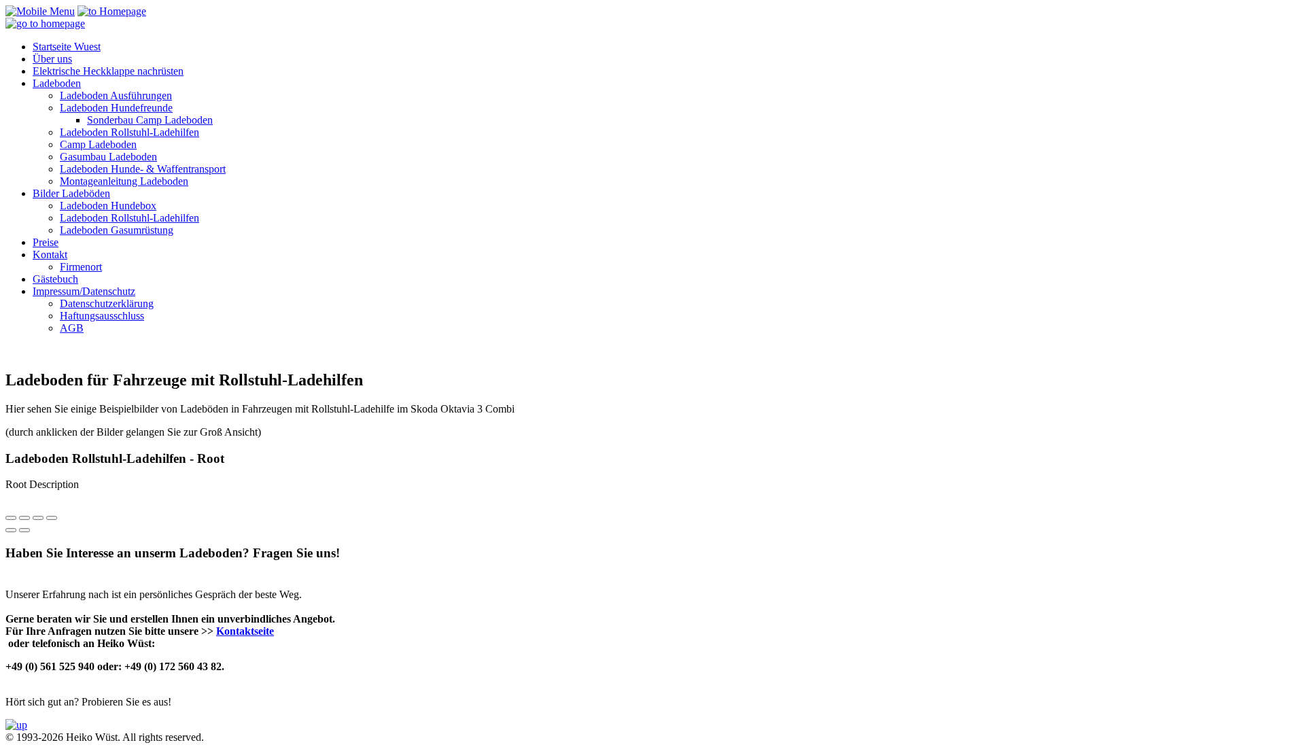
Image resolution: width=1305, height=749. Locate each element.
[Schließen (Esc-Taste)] (10, 518)
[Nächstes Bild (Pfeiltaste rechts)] (24, 530)
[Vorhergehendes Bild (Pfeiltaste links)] (10, 530)
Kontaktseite (245, 631)
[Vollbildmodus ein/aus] (38, 518)
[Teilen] (24, 518)
